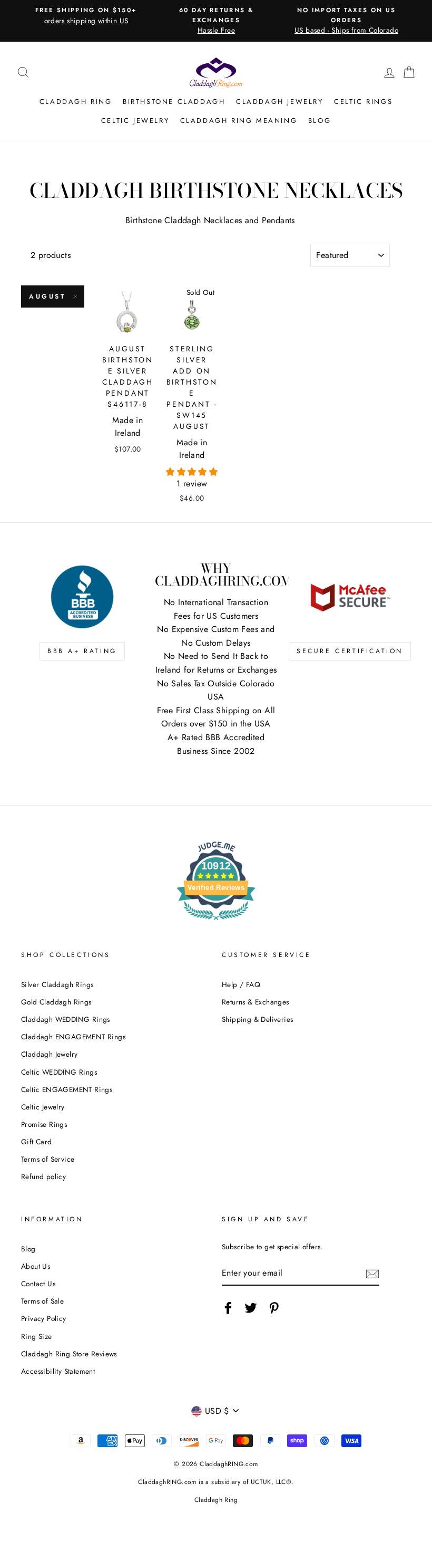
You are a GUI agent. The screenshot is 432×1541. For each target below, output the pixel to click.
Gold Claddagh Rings (56, 1002)
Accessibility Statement (58, 1371)
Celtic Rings (363, 102)
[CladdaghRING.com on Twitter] (250, 1307)
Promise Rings (44, 1124)
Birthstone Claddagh (174, 102)
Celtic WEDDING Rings (59, 1072)
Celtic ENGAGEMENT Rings (66, 1089)
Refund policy (43, 1176)
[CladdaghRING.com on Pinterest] (274, 1307)
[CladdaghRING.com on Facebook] (228, 1307)
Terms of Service (47, 1159)
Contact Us (38, 1283)
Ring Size (36, 1336)
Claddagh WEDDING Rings (65, 1019)
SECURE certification (350, 651)
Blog (319, 121)
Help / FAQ (241, 984)
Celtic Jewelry (135, 121)
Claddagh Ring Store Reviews (69, 1353)
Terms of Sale (42, 1301)
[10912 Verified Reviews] (216, 922)
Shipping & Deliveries (257, 1019)
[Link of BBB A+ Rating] (82, 596)
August (47, 296)
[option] (86, 15)
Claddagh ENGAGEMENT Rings (73, 1036)
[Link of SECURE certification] (350, 596)
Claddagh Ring (76, 102)
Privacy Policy (43, 1318)
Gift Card (36, 1141)
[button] (192, 472)
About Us (35, 1266)
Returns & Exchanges (255, 1002)
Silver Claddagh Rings (57, 984)
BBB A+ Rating (82, 651)
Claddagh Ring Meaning (239, 121)
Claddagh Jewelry (279, 102)
